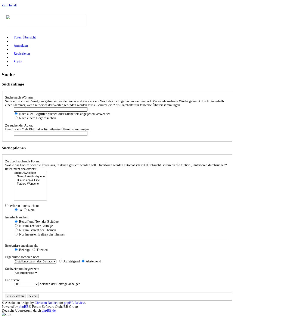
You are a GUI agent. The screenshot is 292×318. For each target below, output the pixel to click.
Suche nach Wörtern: (19, 97)
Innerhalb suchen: (17, 217)
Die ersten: (12, 280)
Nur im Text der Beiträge (35, 226)
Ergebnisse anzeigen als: (21, 245)
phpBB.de (49, 310)
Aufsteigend (71, 261)
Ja (20, 210)
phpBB (24, 306)
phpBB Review (74, 303)
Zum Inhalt (9, 5)
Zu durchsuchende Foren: (22, 161)
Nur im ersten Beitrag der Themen (41, 234)
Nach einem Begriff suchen (37, 118)
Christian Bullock (46, 303)
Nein (31, 210)
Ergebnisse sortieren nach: (22, 257)
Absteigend (93, 261)
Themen (42, 250)
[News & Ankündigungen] (30, 176)
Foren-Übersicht (25, 37)
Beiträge (24, 250)
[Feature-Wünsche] (30, 184)
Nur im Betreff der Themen (37, 230)
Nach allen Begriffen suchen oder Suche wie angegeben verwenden (64, 114)
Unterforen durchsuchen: (22, 206)
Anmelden (21, 45)
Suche (18, 61)
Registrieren (22, 53)
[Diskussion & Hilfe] (30, 180)
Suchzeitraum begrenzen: (22, 269)
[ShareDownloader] (30, 173)
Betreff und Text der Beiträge (38, 221)
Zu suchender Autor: (19, 125)
